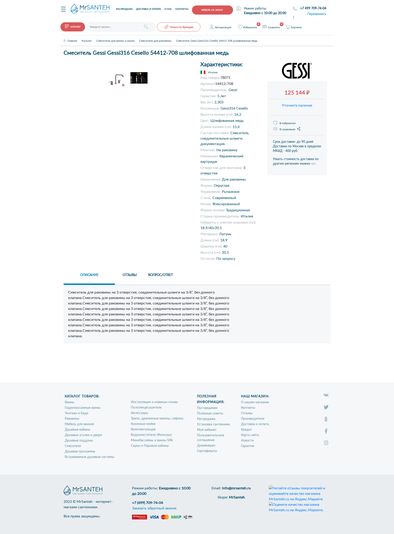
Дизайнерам (206, 445)
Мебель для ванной (79, 424)
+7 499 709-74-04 (313, 8)
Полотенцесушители (146, 407)
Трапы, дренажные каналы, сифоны (157, 418)
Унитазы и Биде (76, 413)
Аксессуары (139, 413)
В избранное (288, 123)
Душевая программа (80, 451)
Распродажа (124, 9)
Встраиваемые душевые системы (89, 457)
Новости (247, 440)
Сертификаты (207, 451)
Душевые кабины (77, 429)
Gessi (232, 90)
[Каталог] (87, 37)
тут (313, 163)
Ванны (69, 402)
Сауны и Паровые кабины (150, 445)
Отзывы (247, 413)
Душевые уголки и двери (83, 435)
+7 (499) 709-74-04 (147, 503)
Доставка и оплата (148, 9)
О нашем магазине (255, 402)
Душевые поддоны (79, 440)
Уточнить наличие (297, 105)
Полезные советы (210, 413)
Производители (252, 418)
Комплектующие (143, 429)
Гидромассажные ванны (83, 407)
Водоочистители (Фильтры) (151, 435)
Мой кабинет (206, 430)
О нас (168, 9)
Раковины (72, 418)
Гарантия (247, 446)
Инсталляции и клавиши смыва (154, 402)
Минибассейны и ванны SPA (152, 440)
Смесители (73, 446)
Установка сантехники (213, 424)
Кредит (246, 429)
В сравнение (287, 129)
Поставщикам (207, 408)
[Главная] (72, 37)
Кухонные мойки (143, 424)
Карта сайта (250, 435)
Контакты (181, 9)
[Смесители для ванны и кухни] (115, 37)
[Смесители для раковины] (155, 37)
